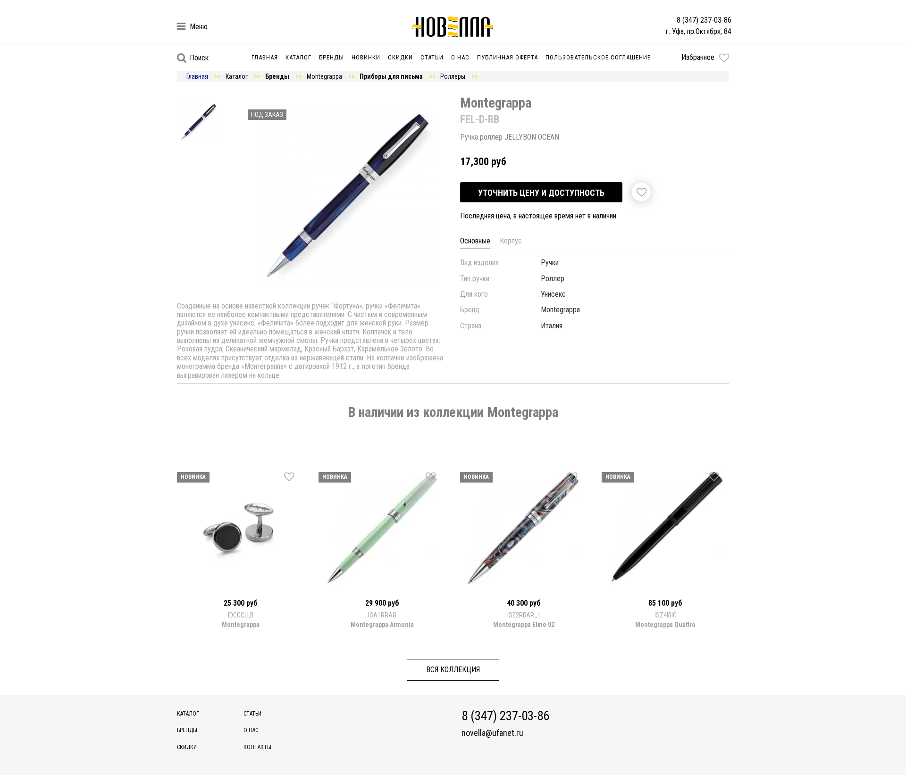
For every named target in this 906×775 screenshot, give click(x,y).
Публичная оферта (507, 57)
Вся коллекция (453, 669)
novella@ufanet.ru (492, 733)
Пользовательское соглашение (598, 57)
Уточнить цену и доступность (541, 193)
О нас (460, 57)
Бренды (331, 57)
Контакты (257, 747)
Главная (265, 57)
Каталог (298, 57)
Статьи (432, 57)
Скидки (400, 57)
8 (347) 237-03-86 (704, 20)
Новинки (366, 57)
